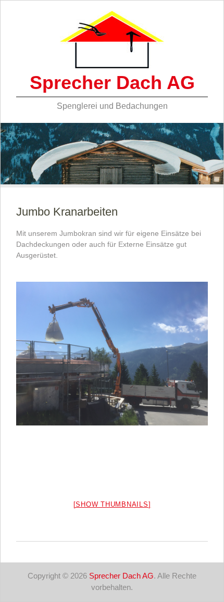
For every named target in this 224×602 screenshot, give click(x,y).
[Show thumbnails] (112, 504)
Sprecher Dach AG (112, 82)
